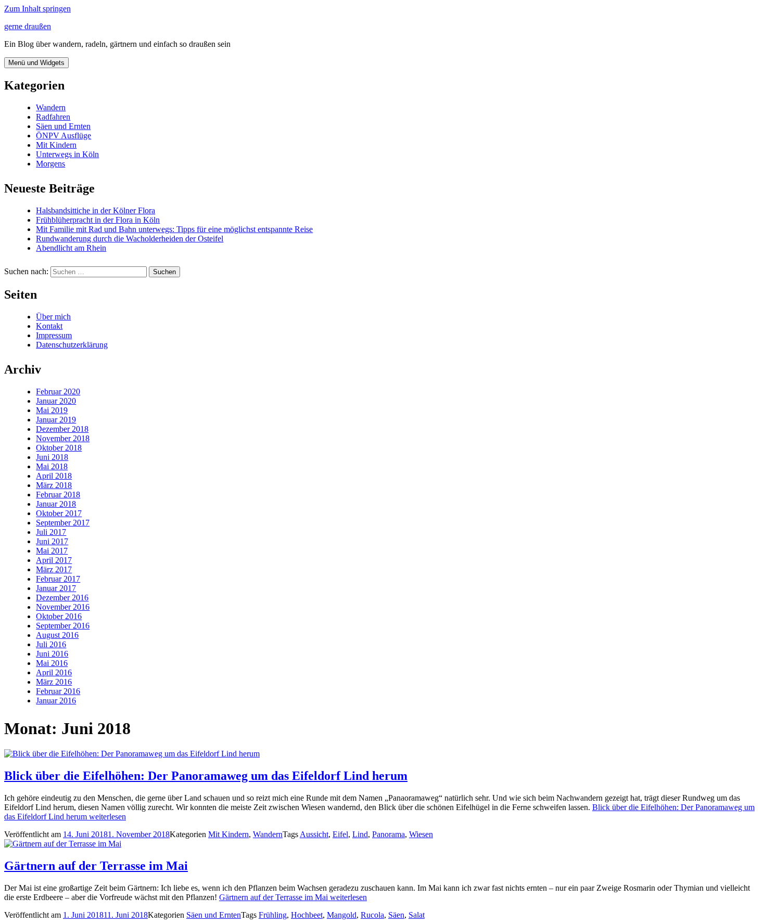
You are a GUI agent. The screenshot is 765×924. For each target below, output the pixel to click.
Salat (417, 914)
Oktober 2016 (59, 616)
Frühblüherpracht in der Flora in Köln (98, 219)
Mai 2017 (52, 550)
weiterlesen (293, 897)
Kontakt (49, 326)
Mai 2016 (52, 663)
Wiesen (421, 834)
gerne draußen (27, 26)
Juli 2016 (51, 644)
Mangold (341, 914)
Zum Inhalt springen (37, 8)
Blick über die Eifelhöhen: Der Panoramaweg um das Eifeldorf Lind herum (205, 775)
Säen (396, 914)
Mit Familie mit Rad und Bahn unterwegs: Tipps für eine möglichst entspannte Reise (174, 229)
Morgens (50, 163)
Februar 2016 (58, 691)
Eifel (340, 834)
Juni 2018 (52, 457)
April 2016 (54, 672)
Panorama (388, 834)
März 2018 (54, 485)
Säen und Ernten (63, 126)
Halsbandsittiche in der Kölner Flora (95, 210)
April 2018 (54, 475)
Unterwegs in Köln (67, 154)
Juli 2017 (51, 532)
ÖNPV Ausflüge (63, 135)
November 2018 (63, 438)
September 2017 (63, 522)
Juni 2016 (52, 653)
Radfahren (53, 116)
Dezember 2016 (62, 597)
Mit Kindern (56, 144)
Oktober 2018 (59, 447)
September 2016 (63, 625)
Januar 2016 (56, 700)
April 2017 (54, 560)
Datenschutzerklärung (72, 344)
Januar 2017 (56, 588)
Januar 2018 (56, 503)
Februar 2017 (58, 578)
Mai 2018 (52, 466)
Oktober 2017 (59, 513)
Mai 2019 (52, 410)
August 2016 (57, 635)
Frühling (273, 914)
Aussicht (314, 834)
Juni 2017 (52, 541)
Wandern (51, 107)
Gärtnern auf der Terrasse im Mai (96, 865)
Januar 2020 (56, 400)
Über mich (53, 316)
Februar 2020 (58, 391)
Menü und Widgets (36, 63)
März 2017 (54, 569)
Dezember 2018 (62, 429)
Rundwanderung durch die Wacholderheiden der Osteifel (129, 238)
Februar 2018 (58, 494)
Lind (360, 834)
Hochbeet (307, 914)
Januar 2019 (56, 419)
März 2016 (54, 681)
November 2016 (63, 606)
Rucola (372, 914)
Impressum (54, 335)
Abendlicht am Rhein (71, 247)
